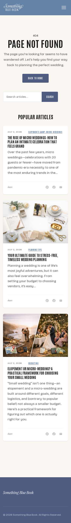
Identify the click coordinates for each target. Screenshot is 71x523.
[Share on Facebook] (54, 187)
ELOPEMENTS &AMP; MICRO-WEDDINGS (45, 132)
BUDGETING (33, 363)
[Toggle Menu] (64, 7)
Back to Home (35, 78)
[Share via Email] (60, 187)
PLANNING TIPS (35, 249)
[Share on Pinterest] (47, 187)
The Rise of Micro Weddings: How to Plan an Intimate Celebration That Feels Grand (32, 141)
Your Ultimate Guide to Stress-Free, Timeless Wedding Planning (33, 257)
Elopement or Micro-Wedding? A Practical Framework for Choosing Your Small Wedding (33, 372)
